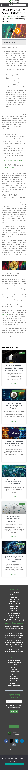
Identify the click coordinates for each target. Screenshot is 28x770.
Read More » (14, 383)
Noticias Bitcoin (10, 16)
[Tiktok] (14, 744)
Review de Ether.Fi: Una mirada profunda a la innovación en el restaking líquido (14, 443)
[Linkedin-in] (22, 741)
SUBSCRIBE (14, 711)
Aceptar (8, 764)
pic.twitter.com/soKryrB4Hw (13, 160)
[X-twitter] (11, 741)
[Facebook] (6, 741)
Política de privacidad (17, 764)
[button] (1, 5)
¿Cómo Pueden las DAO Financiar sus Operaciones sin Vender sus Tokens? (14, 481)
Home (3, 16)
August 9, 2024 (9, 167)
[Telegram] (17, 741)
